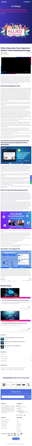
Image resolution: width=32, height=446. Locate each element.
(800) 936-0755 (26, 1)
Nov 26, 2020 (28, 297)
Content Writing (22, 369)
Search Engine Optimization (16, 356)
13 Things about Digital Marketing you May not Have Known (14, 323)
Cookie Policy (19, 431)
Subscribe (27, 396)
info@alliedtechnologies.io (22, 406)
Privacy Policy (19, 424)
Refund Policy (19, 425)
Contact (18, 422)
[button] (30, 2)
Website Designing (16, 360)
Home (1, 13)
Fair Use (18, 428)
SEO (7, 369)
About (18, 421)
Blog (4, 13)
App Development (4, 424)
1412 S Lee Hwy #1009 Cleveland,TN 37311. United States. (23, 413)
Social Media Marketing (16, 358)
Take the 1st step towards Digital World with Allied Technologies (15, 300)
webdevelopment (3, 369)
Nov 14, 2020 (28, 320)
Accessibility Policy (19, 429)
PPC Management (4, 425)
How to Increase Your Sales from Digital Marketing (13, 345)
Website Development (4, 422)
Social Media (11, 369)
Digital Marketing (5, 297)
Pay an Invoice (16, 438)
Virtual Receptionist (4, 428)
